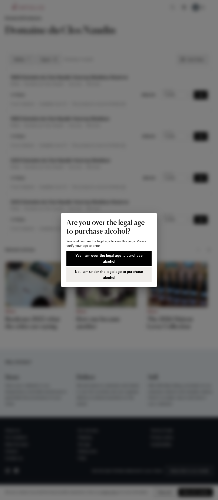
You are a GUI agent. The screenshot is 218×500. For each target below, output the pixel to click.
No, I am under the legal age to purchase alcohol (109, 275)
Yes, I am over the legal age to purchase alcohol (109, 258)
